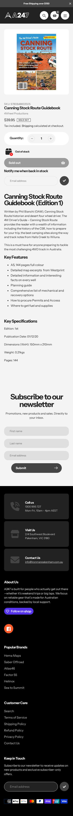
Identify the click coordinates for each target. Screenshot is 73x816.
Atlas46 (9, 668)
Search (9, 711)
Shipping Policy (15, 724)
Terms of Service (15, 717)
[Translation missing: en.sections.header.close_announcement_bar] (70, 3)
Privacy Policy (13, 737)
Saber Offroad (14, 662)
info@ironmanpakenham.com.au (44, 562)
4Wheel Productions (16, 113)
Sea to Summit (14, 688)
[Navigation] (65, 15)
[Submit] (64, 786)
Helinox (9, 681)
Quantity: (17, 138)
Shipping (27, 126)
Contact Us (12, 743)
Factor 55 (10, 675)
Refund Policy (13, 730)
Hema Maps (12, 655)
